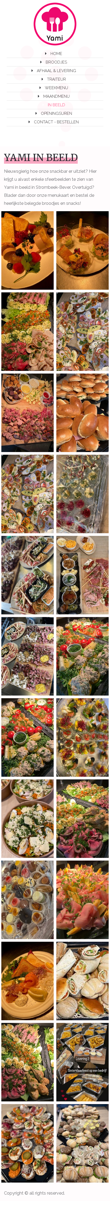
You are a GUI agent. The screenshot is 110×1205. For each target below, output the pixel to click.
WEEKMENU (56, 87)
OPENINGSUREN (56, 113)
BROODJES (56, 62)
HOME (56, 53)
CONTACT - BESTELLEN (56, 122)
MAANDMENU (56, 96)
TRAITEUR (56, 79)
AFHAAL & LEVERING (56, 70)
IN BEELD (56, 105)
